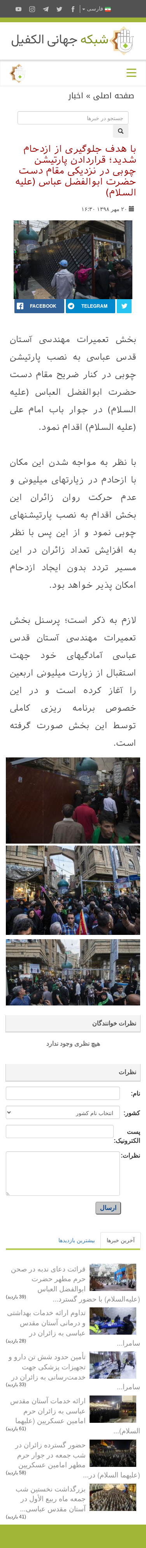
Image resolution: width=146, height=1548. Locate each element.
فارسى (95, 9)
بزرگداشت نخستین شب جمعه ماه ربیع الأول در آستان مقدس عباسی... (51, 1498)
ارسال (108, 1207)
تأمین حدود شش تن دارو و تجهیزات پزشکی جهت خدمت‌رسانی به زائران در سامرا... (74, 1371)
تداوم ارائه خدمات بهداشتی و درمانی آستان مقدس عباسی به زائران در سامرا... (73, 1327)
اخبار (76, 95)
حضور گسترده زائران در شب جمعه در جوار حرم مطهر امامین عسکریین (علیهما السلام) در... (77, 1459)
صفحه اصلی (113, 95)
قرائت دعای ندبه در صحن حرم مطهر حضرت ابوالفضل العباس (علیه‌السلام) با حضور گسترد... (75, 1283)
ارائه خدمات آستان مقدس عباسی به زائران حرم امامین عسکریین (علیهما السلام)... (75, 1415)
